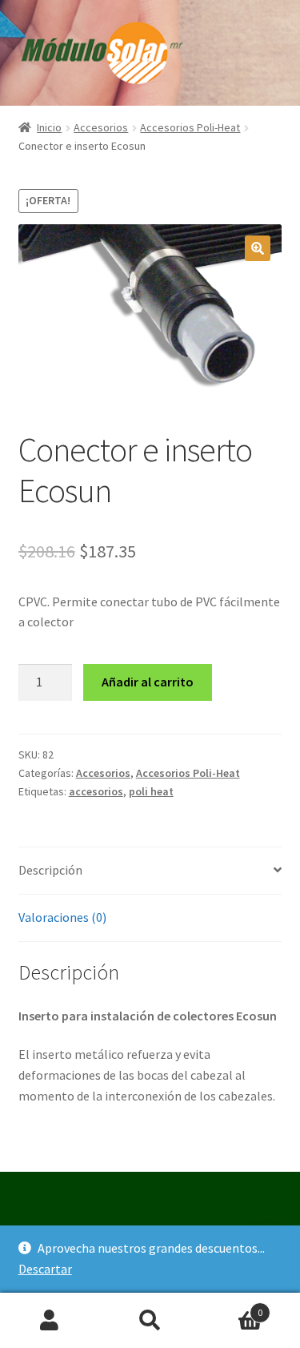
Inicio (49, 127)
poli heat (151, 791)
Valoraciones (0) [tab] (62, 917)
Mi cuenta (50, 1321)
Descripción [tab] (50, 870)
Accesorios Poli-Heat (190, 127)
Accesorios (101, 127)
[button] (257, 248)
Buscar (150, 1321)
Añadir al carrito (148, 682)
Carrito (231, 1306)
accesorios (96, 791)
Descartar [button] (45, 1269)
